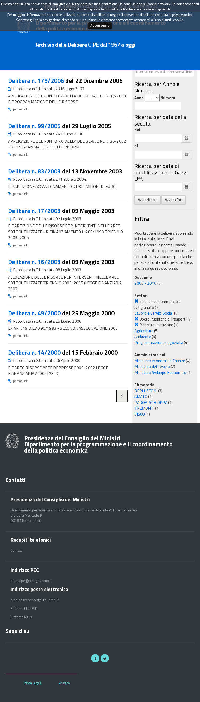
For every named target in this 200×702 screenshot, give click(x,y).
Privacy (64, 683)
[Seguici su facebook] (95, 658)
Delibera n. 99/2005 (35, 125)
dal (137, 130)
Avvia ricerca (147, 199)
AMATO (140, 396)
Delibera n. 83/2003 (35, 171)
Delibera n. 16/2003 (35, 261)
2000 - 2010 (145, 283)
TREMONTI (144, 408)
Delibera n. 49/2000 (35, 313)
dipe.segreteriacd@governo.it (35, 600)
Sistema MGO (21, 616)
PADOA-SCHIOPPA (150, 402)
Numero (167, 98)
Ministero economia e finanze (159, 361)
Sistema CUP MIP (24, 608)
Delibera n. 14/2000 (35, 352)
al (136, 146)
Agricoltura (143, 331)
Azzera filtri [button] (173, 199)
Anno (139, 98)
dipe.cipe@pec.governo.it (31, 580)
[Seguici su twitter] (105, 658)
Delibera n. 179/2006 (36, 80)
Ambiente (142, 336)
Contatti (16, 550)
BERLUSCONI (145, 390)
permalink (20, 109)
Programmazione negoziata (158, 342)
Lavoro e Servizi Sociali (153, 313)
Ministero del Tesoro (152, 366)
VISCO (139, 414)
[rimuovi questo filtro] (136, 301)
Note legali (32, 683)
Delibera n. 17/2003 (35, 210)
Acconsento (100, 25)
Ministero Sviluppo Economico (160, 372)
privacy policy (182, 14)
